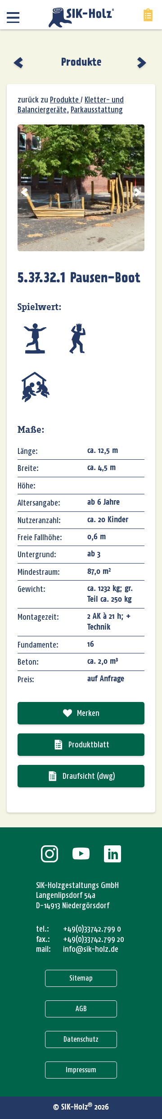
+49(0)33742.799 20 (93, 939)
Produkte (81, 62)
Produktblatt (88, 745)
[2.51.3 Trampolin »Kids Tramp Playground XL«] (19, 62)
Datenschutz (81, 1039)
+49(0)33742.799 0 (92, 929)
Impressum (81, 1070)
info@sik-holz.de (90, 949)
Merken (88, 713)
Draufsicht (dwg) (89, 776)
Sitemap (81, 978)
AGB (81, 1008)
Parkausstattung (97, 110)
